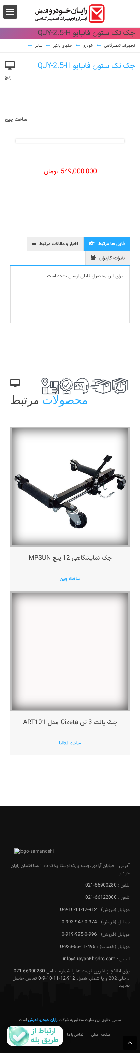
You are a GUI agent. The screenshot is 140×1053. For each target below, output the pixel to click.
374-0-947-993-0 (79, 922)
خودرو (88, 46)
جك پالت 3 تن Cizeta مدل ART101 (70, 723)
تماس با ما (75, 1035)
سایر (38, 46)
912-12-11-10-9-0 (78, 910)
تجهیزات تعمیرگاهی (119, 46)
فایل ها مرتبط (111, 244)
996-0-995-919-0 (79, 934)
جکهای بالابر (62, 46)
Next (113, 140)
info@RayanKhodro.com (89, 959)
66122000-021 (101, 898)
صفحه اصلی (101, 1035)
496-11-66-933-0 (77, 947)
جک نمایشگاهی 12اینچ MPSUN (70, 558)
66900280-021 (101, 885)
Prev (26, 140)
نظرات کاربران (112, 258)
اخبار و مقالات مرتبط (58, 244)
